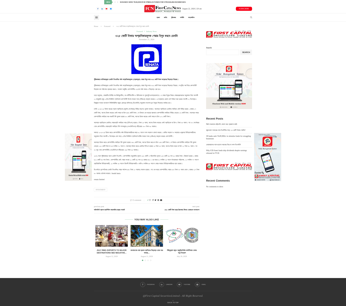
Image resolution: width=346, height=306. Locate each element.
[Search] (251, 17)
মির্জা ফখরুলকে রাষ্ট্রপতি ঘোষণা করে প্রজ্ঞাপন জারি (221, 124)
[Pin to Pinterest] (158, 200)
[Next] (118, 2)
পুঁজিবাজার (173, 17)
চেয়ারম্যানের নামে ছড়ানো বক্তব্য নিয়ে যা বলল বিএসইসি (223, 145)
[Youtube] (106, 9)
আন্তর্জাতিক (191, 17)
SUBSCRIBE (244, 9)
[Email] (111, 9)
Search (209, 48)
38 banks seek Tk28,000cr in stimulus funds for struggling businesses (155, 2)
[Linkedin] (102, 9)
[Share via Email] (161, 200)
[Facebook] (98, 9)
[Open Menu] (96, 17)
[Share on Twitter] (155, 200)
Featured (107, 26)
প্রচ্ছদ (158, 17)
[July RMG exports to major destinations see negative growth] (111, 236)
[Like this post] (150, 200)
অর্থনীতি (182, 17)
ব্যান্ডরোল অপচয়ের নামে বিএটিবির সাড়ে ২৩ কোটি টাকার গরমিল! (226, 130)
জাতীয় (165, 17)
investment (100, 189)
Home (96, 26)
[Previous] (115, 2)
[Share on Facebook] (153, 200)
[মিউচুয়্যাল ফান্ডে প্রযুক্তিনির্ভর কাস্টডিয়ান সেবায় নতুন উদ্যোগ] (182, 236)
